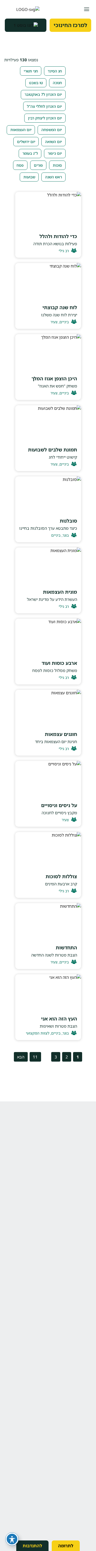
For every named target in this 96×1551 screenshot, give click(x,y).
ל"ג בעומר (30, 153)
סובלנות (68, 521)
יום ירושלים (26, 141)
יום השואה (53, 141)
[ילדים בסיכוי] (22, 9)
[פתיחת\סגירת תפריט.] (86, 9)
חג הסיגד (55, 71)
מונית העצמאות (60, 592)
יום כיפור (55, 153)
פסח (20, 165)
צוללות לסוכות (61, 876)
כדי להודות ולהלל (58, 236)
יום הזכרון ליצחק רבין (45, 117)
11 (35, 1056)
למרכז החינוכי (70, 25)
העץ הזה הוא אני (59, 1018)
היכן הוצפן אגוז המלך (54, 378)
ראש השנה (53, 176)
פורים (38, 165)
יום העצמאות (20, 129)
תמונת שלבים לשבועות (52, 449)
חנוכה (57, 82)
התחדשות (66, 947)
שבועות (29, 176)
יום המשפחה (51, 129)
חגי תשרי (31, 71)
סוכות (57, 165)
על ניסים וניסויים (59, 805)
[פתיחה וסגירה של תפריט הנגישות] (12, 1539)
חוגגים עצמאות (61, 734)
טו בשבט (36, 82)
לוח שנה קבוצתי (59, 307)
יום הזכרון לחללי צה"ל (44, 106)
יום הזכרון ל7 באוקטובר (43, 94)
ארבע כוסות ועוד (59, 663)
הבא (20, 1056)
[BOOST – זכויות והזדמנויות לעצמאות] (25, 25)
